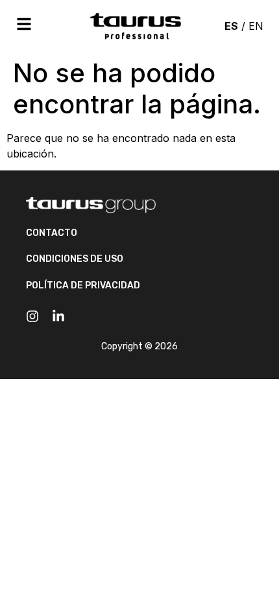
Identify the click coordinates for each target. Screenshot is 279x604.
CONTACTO (51, 232)
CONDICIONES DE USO (74, 258)
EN (256, 25)
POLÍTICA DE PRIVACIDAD (83, 285)
